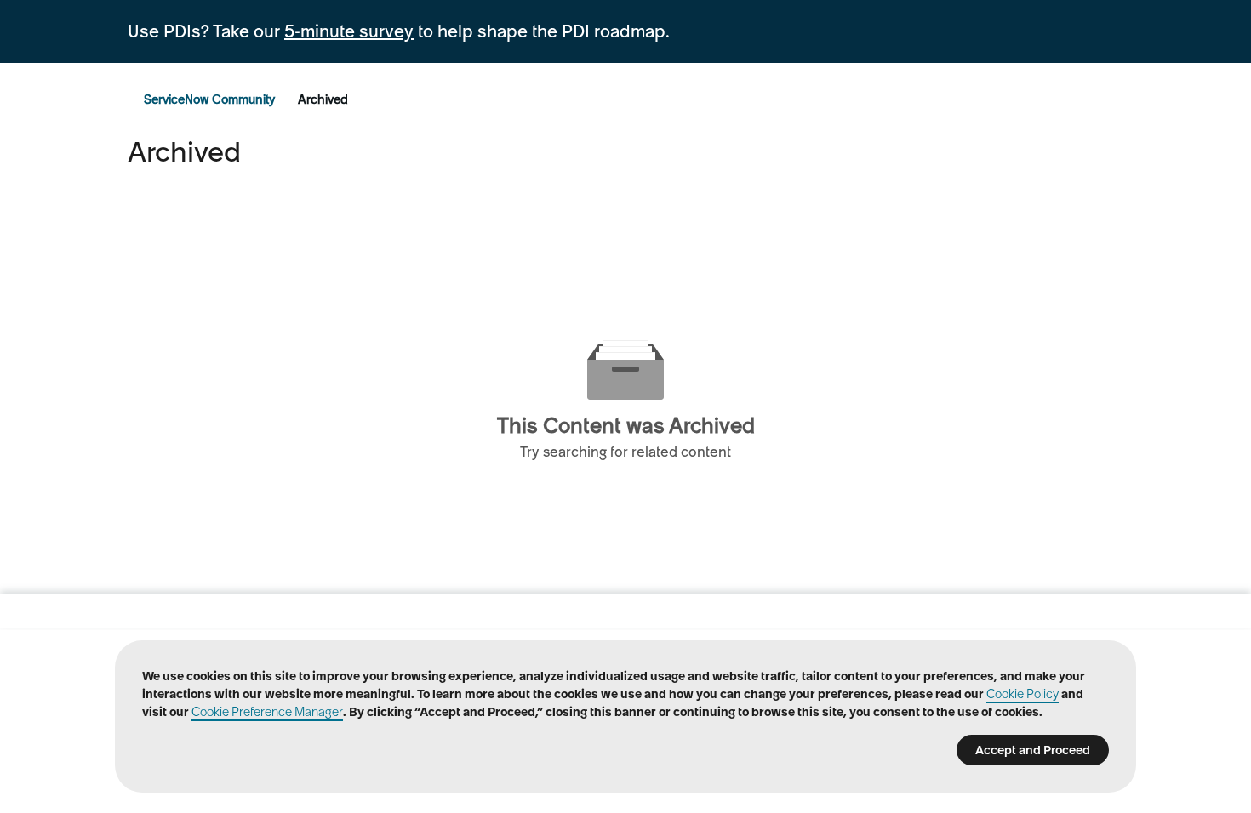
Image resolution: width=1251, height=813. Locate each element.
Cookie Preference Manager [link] (267, 711)
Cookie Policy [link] (1022, 694)
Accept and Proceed (1032, 750)
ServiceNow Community (209, 99)
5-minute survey (349, 31)
